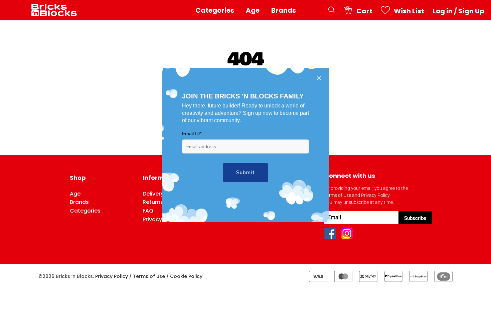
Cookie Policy (186, 276)
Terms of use (149, 276)
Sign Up (471, 11)
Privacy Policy (111, 276)
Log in (443, 11)
